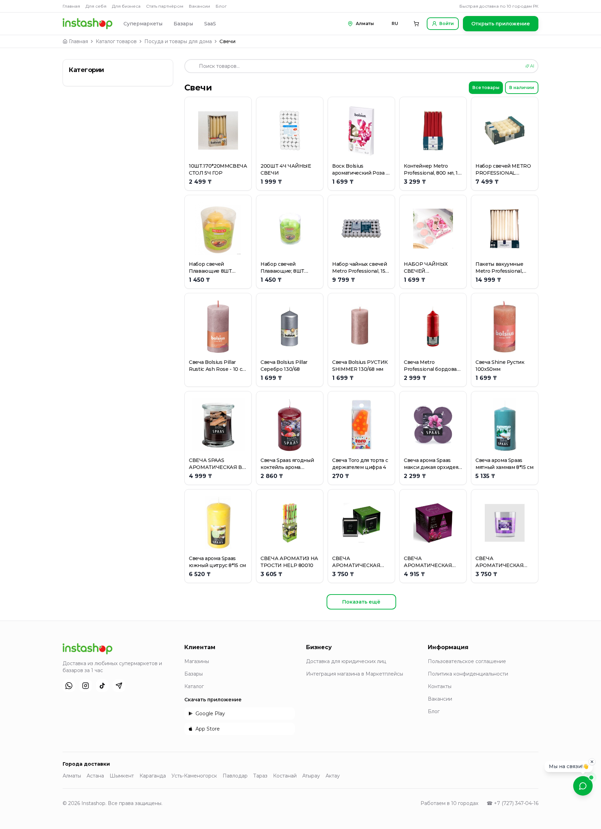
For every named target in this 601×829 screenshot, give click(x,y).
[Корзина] (416, 23)
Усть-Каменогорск (194, 776)
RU (395, 23)
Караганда (152, 776)
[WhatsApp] (69, 685)
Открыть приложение (500, 24)
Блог (221, 6)
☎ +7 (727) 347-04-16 (512, 803)
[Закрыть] (591, 760)
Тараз (260, 776)
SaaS (210, 24)
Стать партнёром (164, 6)
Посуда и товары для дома (178, 41)
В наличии (521, 87)
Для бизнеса (126, 6)
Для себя (96, 6)
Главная (71, 6)
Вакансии (199, 6)
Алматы (72, 776)
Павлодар (235, 776)
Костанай (285, 776)
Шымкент (122, 776)
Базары (183, 24)
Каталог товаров (116, 41)
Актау (333, 776)
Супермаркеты (142, 24)
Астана (95, 776)
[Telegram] (119, 685)
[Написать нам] (583, 786)
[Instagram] (85, 685)
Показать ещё (361, 602)
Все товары (485, 87)
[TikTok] (102, 685)
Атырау (311, 776)
